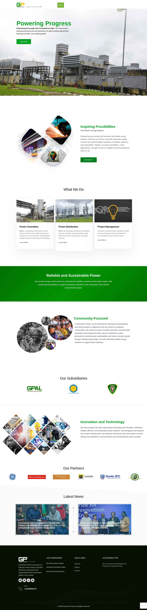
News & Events (102, 5)
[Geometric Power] (29, 5)
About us (69, 5)
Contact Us (115, 5)
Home (60, 5)
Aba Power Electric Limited (54, 563)
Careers (126, 5)
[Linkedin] (32, 580)
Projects (89, 5)
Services (79, 5)
